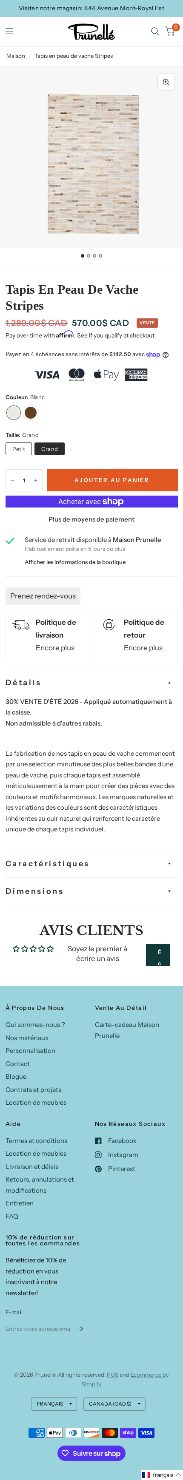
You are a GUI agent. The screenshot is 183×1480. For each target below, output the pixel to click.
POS (112, 1374)
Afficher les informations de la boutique (75, 562)
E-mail (14, 1312)
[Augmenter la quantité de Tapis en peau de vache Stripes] (35, 480)
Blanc (14, 413)
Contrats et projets (33, 1090)
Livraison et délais (32, 1166)
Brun (31, 413)
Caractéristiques (48, 863)
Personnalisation (30, 1050)
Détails (24, 682)
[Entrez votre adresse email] (80, 1329)
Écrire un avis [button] (159, 957)
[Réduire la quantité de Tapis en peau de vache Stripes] (12, 480)
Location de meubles (36, 1102)
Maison (15, 55)
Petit (18, 448)
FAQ (12, 1216)
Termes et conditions (36, 1141)
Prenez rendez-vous (43, 596)
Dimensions (35, 891)
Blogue (16, 1076)
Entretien (20, 1203)
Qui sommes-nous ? (35, 1025)
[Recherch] (155, 31)
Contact (18, 1064)
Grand (49, 448)
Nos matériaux (27, 1038)
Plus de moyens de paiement (91, 519)
